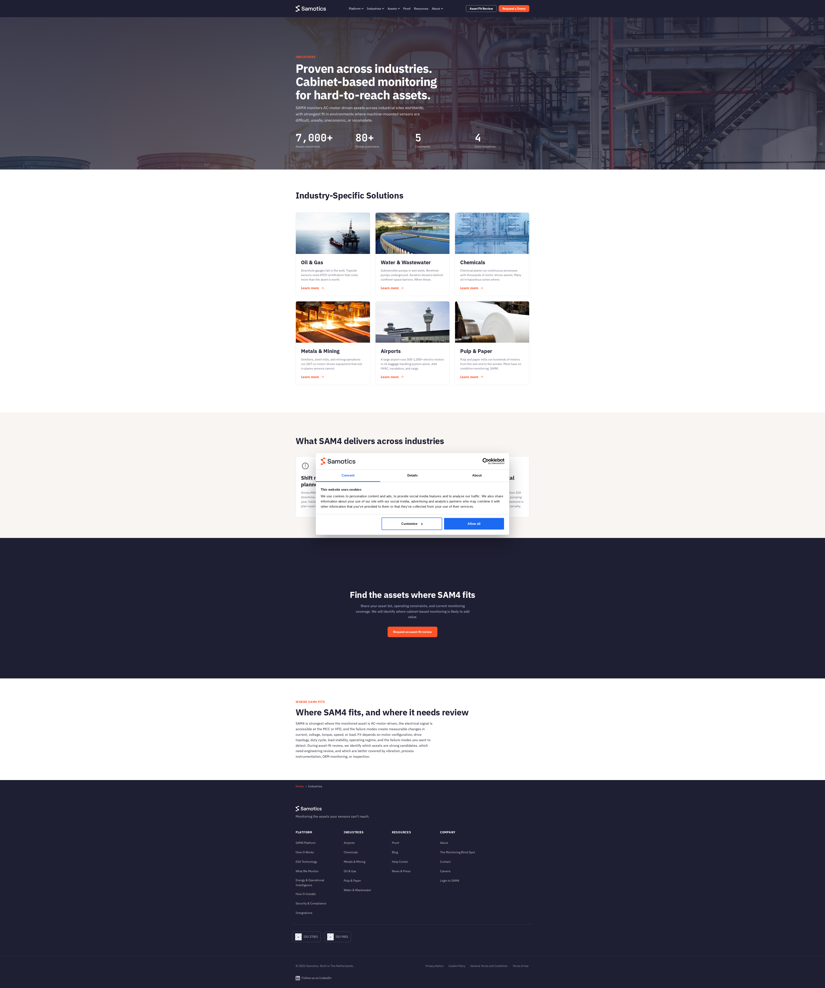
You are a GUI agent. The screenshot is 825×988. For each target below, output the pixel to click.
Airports (349, 843)
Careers (445, 871)
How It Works (305, 852)
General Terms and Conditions (488, 966)
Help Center (400, 862)
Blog (395, 852)
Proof (407, 8)
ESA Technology (306, 862)
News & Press (401, 871)
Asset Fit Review (481, 9)
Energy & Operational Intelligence (310, 882)
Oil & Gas (350, 871)
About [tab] (477, 475)
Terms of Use (521, 966)
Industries (374, 8)
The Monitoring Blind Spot (457, 852)
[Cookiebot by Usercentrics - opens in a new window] (485, 461)
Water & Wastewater (357, 890)
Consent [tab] (348, 475)
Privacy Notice (434, 966)
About (436, 8)
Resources (421, 8)
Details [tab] (412, 475)
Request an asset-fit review (412, 632)
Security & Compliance (311, 903)
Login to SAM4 (449, 880)
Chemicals (351, 852)
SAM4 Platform (306, 843)
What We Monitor (307, 871)
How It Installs (306, 894)
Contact (445, 862)
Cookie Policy (457, 966)
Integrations (304, 913)
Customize (409, 523)
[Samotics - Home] (311, 9)
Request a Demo (514, 9)
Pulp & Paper (352, 880)
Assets (392, 8)
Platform (355, 8)
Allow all (474, 523)
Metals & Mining (354, 862)
